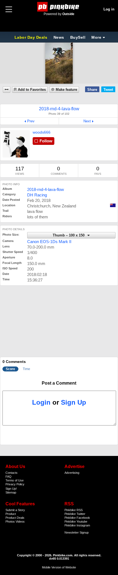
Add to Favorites (32, 90)
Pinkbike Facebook (77, 517)
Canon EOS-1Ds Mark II (49, 241)
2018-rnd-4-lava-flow (45, 189)
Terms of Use (14, 480)
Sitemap (10, 492)
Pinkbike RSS (73, 510)
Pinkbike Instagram (77, 525)
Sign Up (73, 402)
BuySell (78, 37)
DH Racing (37, 195)
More (96, 37)
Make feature (66, 90)
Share (92, 90)
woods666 (41, 132)
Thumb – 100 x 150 (69, 235)
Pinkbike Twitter (74, 513)
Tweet (108, 90)
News (59, 37)
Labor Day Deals (32, 37)
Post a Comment (59, 383)
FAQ (8, 476)
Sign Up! (11, 488)
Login (41, 402)
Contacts (11, 472)
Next (87, 121)
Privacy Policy (14, 484)
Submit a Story (15, 510)
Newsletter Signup (76, 532)
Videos (20, 521)
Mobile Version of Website (59, 567)
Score (10, 369)
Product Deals (14, 517)
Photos (10, 521)
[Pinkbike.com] (59, 7)
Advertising (71, 472)
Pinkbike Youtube (75, 521)
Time (26, 369)
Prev (31, 121)
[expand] (6, 89)
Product (10, 513)
